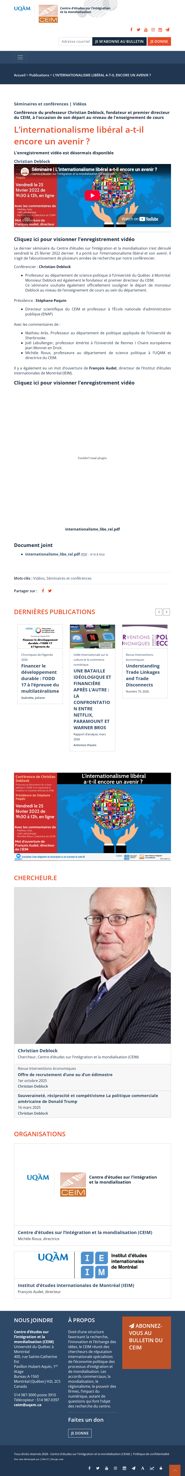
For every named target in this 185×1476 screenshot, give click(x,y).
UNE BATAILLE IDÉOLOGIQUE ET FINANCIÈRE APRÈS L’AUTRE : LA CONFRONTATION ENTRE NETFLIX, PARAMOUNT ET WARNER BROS (92, 699)
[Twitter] (138, 29)
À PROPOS (81, 1320)
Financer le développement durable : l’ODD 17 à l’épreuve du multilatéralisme (40, 678)
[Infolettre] (167, 29)
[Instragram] (115, 1468)
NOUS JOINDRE (33, 1320)
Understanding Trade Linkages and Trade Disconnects (143, 675)
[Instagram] (153, 29)
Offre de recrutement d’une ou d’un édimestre (65, 1074)
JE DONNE (159, 41)
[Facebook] (131, 29)
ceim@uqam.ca (28, 1404)
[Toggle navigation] (20, 57)
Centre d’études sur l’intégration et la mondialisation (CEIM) (85, 1232)
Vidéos (79, 104)
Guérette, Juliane (33, 698)
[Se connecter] (161, 1468)
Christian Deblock (32, 161)
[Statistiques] (152, 1468)
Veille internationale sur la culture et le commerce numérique (91, 660)
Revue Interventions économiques (47, 1068)
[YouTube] (145, 29)
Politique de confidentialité (151, 1454)
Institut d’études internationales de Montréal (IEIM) (76, 1285)
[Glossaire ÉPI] (142, 1468)
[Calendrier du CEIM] (160, 29)
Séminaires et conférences (41, 104)
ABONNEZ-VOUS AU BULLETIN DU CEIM (146, 1336)
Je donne (80, 1433)
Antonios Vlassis (85, 745)
